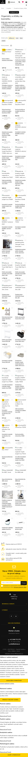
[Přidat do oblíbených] (12, 50)
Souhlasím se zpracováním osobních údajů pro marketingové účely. (13, 586)
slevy (21, 38)
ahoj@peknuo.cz (15, 644)
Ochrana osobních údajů (20, 587)
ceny (17, 38)
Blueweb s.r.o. (19, 653)
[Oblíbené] (23, 2)
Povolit (9, 716)
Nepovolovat (3, 716)
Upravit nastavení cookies (7, 683)
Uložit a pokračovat (14, 755)
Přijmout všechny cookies (10, 699)
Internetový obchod (9, 653)
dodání (3, 40)
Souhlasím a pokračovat (14, 680)
